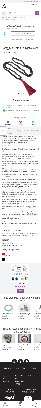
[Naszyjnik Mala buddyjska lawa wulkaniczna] (21, 76)
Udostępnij (8, 124)
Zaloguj (17, 384)
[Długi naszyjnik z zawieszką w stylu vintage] (8, 338)
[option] (8, 311)
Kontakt (30, 376)
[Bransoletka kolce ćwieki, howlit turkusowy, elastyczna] (8, 307)
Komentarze (35, 131)
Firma (20, 290)
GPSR (26, 131)
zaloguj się (34, 4)
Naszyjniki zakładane (10, 19)
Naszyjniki (23, 17)
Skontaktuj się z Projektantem (22, 40)
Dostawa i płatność (10, 131)
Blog (16, 378)
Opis (3, 131)
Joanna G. (4, 316)
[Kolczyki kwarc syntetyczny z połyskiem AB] (24, 307)
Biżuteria (15, 17)
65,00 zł (21, 350)
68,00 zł (5, 319)
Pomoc (5, 378)
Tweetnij (33, 124)
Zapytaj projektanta (22, 100)
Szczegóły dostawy (20, 118)
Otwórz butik (19, 376)
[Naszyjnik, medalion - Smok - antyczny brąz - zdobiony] (24, 338)
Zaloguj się (35, 406)
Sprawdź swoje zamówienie (31, 1)
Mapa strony (6, 381)
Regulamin (6, 376)
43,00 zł (37, 319)
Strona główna (6, 17)
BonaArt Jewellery (7, 347)
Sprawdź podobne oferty (23, 33)
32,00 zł (21, 319)
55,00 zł (5, 350)
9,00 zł (36, 350)
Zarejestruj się (19, 381)
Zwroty (19, 131)
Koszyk (20, 406)
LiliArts (20, 347)
